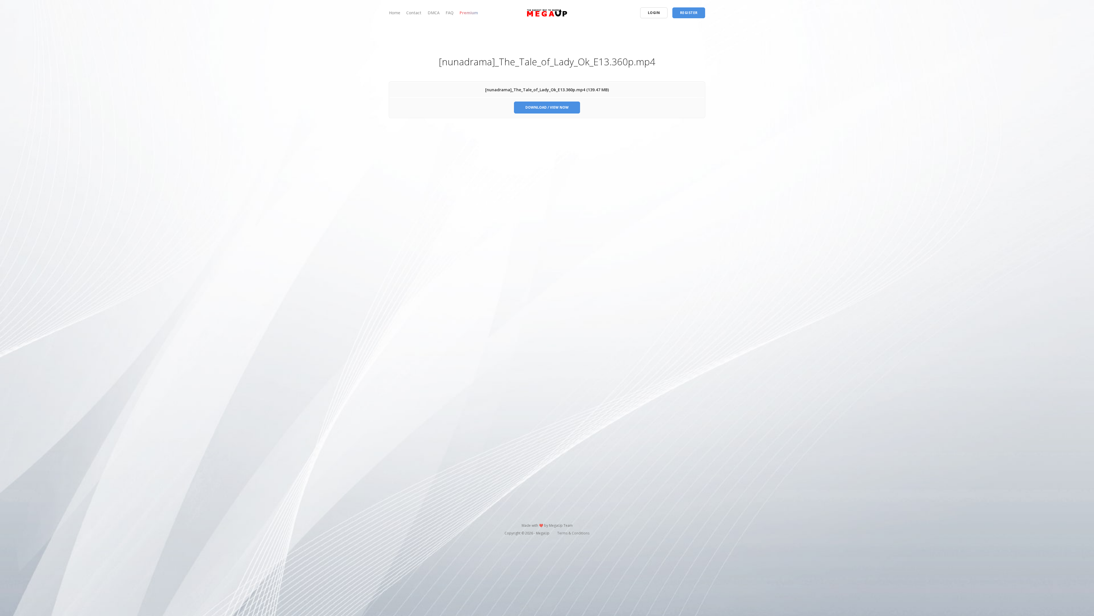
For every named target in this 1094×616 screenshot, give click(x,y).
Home (394, 12)
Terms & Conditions (573, 533)
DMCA (434, 12)
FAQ (450, 12)
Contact (413, 12)
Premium (469, 12)
